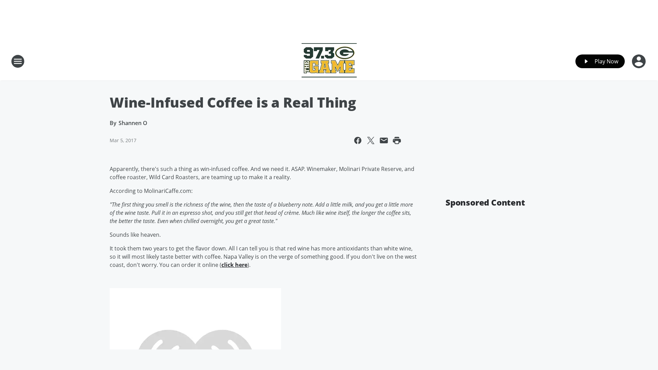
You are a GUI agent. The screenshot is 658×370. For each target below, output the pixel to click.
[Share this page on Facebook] (358, 140)
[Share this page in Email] (384, 140)
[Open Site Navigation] (18, 61)
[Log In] (639, 61)
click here (234, 265)
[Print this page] (397, 140)
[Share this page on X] (371, 140)
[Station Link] (329, 61)
